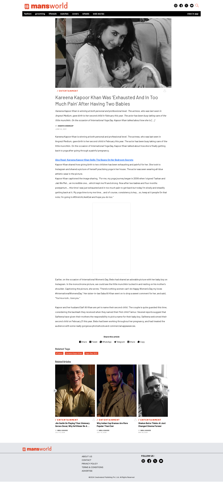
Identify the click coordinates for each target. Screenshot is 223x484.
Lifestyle (53, 13)
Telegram (121, 342)
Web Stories (98, 13)
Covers (75, 13)
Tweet (94, 342)
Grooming (40, 13)
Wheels (85, 13)
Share (84, 342)
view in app (192, 13)
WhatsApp (107, 342)
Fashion (27, 13)
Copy (142, 342)
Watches (64, 13)
